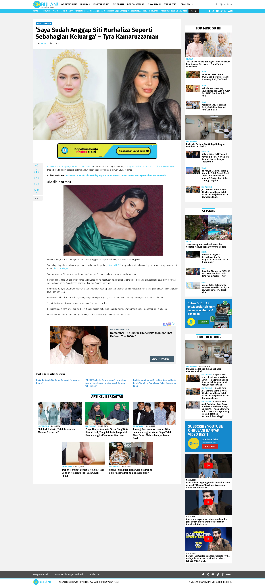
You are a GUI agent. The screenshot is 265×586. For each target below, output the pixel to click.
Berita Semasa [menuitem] (135, 4)
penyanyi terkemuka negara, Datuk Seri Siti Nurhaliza (151, 166)
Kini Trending (44, 23)
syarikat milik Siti (113, 265)
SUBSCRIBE (210, 446)
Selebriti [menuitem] (118, 4)
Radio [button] (93, 574)
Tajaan (204, 72)
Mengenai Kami (40, 574)
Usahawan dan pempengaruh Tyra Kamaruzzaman (70, 166)
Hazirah (43, 43)
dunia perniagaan (61, 268)
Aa (36, 198)
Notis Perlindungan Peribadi (69, 574)
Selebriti (189, 59)
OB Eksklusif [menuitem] (69, 4)
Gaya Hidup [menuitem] (154, 4)
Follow (203, 322)
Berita (188, 242)
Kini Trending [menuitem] (101, 4)
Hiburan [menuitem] (85, 4)
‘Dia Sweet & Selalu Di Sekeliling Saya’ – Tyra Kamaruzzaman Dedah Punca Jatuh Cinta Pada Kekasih (115, 175)
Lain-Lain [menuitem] (185, 4)
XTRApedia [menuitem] (170, 4)
